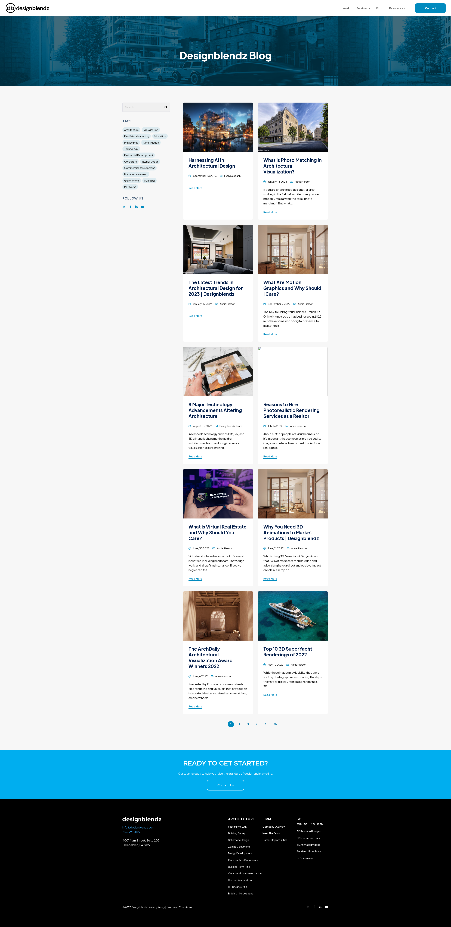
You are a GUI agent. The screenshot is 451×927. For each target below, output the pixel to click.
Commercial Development (139, 167)
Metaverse (130, 186)
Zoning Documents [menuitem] (239, 846)
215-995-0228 (132, 832)
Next (277, 724)
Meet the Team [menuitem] (271, 833)
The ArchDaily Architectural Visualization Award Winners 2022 (211, 657)
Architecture (131, 129)
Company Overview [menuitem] (273, 826)
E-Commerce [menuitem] (305, 858)
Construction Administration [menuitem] (245, 873)
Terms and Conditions (179, 907)
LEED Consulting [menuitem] (237, 886)
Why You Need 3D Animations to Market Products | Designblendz (291, 532)
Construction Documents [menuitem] (243, 860)
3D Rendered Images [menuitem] (309, 831)
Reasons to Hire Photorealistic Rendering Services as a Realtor (291, 410)
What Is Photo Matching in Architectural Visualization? (292, 166)
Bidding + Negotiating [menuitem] (241, 893)
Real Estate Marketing (136, 136)
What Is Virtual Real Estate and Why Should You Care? (217, 532)
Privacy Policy (157, 907)
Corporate (130, 161)
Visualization (151, 129)
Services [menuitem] (362, 8)
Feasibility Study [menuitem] (237, 826)
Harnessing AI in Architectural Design (212, 163)
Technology (131, 148)
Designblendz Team (231, 426)
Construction (151, 142)
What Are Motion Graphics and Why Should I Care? (292, 288)
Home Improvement (136, 174)
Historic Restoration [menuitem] (240, 880)
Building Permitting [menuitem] (239, 866)
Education (160, 136)
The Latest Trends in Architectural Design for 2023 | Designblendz (216, 288)
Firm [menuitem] (379, 8)
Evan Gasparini (232, 175)
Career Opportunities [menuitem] (274, 839)
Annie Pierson (302, 181)
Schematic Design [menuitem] (238, 839)
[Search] (166, 107)
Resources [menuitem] (396, 8)
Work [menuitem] (346, 8)
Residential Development (138, 155)
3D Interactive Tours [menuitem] (308, 838)
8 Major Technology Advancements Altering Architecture (215, 410)
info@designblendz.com (138, 827)
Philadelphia (131, 142)
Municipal (149, 180)
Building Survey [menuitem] (237, 833)
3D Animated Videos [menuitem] (308, 844)
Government (131, 180)
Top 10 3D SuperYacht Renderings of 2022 (287, 651)
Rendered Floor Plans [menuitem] (309, 851)
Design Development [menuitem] (240, 853)
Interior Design (150, 161)
